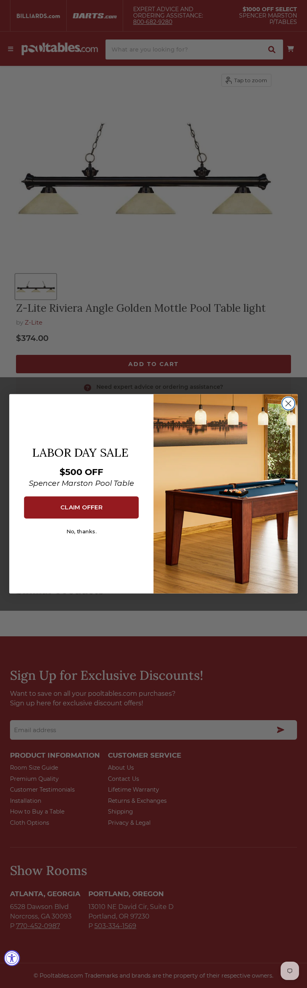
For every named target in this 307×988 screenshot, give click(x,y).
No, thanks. (81, 532)
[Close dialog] (288, 403)
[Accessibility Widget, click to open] (12, 958)
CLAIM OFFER (81, 507)
